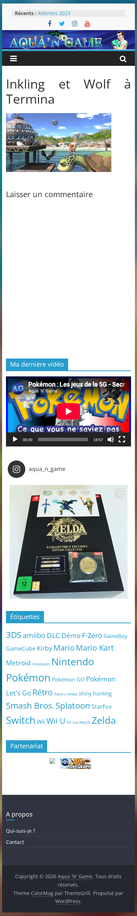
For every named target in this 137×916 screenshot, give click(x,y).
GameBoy (116, 635)
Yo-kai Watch (78, 722)
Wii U (55, 720)
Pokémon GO (68, 679)
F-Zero (92, 635)
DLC (53, 635)
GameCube (20, 648)
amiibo (34, 635)
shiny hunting (95, 693)
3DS (13, 634)
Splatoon (73, 705)
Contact (15, 842)
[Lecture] (15, 439)
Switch (20, 720)
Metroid (18, 662)
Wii (41, 721)
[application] (68, 411)
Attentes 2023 (54, 13)
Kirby (44, 648)
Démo (70, 635)
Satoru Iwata (65, 694)
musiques (41, 663)
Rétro (42, 692)
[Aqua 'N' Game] (68, 34)
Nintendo (72, 661)
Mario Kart (95, 648)
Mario (63, 648)
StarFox (102, 706)
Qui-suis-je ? (20, 830)
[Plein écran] (121, 439)
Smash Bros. (30, 705)
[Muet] (110, 439)
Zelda (104, 720)
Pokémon (28, 678)
